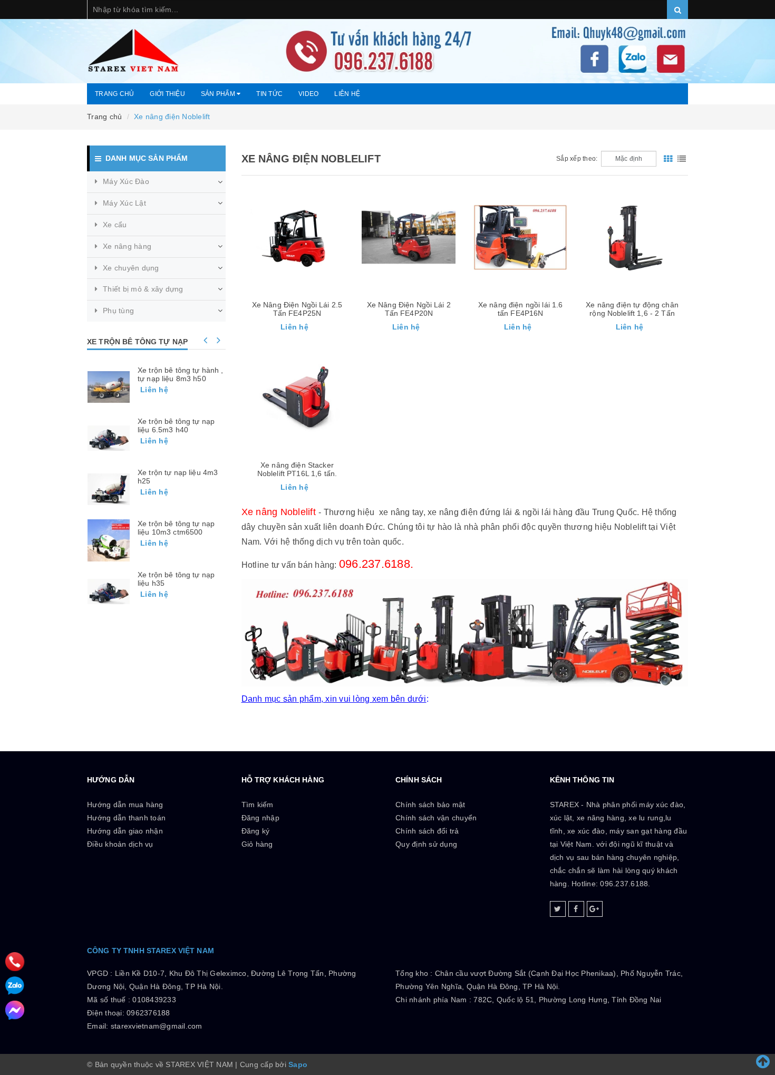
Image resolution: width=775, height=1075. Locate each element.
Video (308, 94)
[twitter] (557, 909)
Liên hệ (347, 94)
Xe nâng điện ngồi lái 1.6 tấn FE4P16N (520, 309)
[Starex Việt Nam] (387, 41)
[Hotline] (15, 961)
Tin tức (269, 94)
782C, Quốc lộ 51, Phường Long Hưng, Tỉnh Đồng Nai (567, 999)
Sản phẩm (219, 94)
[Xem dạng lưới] (668, 158)
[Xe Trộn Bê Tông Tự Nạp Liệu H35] (109, 591)
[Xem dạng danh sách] (681, 158)
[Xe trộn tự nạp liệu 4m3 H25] (109, 489)
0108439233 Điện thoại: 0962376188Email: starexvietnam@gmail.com (144, 1012)
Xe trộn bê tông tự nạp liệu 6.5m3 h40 (176, 425)
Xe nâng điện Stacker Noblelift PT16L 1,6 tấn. (297, 469)
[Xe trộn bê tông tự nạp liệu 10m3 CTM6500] (109, 540)
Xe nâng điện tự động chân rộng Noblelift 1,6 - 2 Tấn (632, 309)
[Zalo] (14, 985)
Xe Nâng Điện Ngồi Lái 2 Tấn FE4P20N (409, 309)
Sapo (297, 1064)
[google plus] (594, 909)
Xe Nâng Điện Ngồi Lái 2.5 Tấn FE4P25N (297, 309)
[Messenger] (14, 1010)
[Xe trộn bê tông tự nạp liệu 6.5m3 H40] (109, 438)
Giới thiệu (167, 94)
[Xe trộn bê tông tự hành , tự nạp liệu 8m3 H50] (109, 387)
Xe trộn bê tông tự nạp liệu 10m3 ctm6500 (176, 527)
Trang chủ (114, 94)
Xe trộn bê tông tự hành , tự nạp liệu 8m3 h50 (181, 374)
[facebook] (576, 909)
